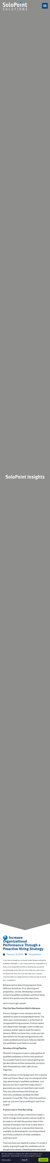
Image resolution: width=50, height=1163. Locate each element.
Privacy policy (6, 1160)
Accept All (43, 1160)
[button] (45, 6)
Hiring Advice (35, 954)
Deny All (24, 1160)
